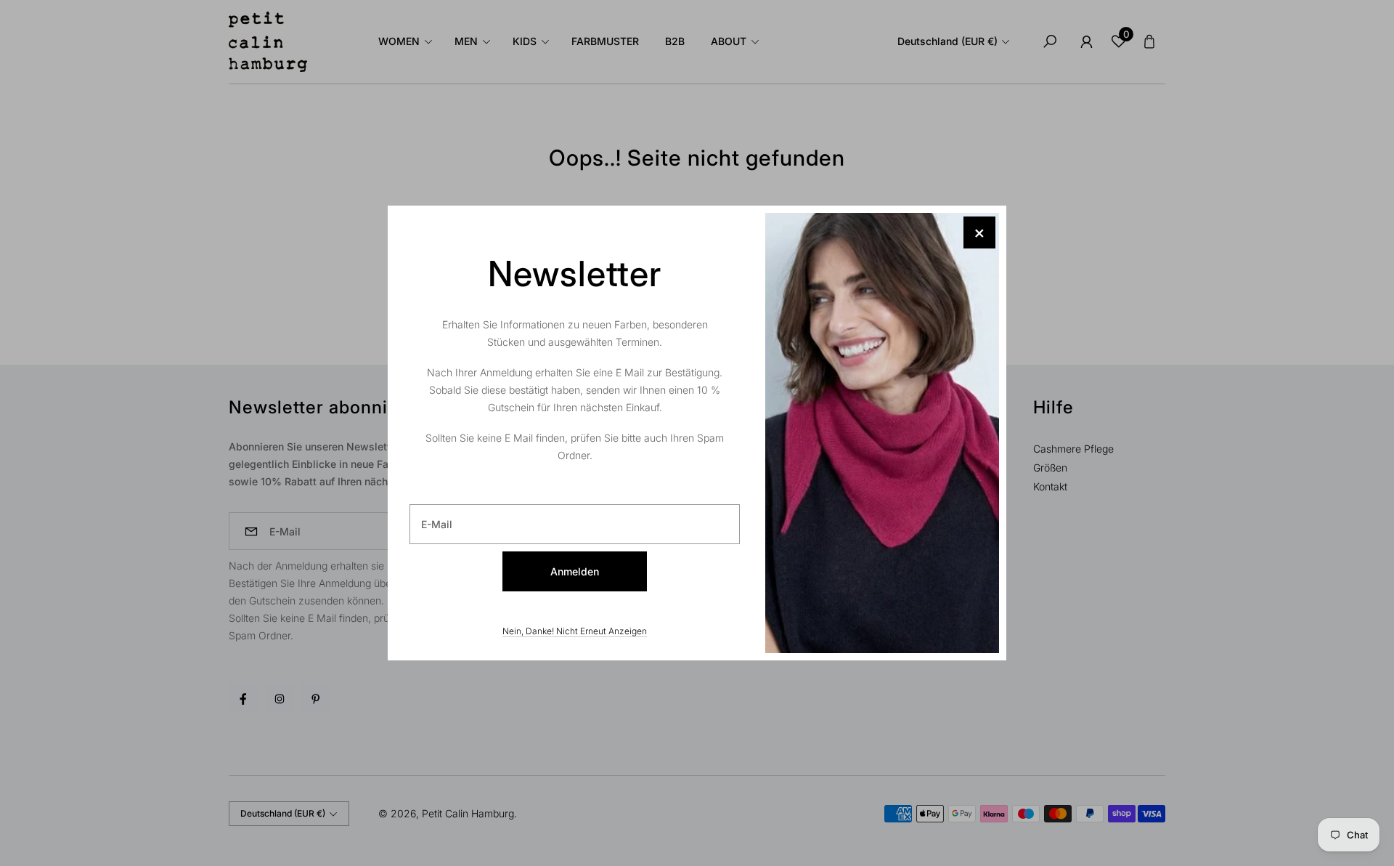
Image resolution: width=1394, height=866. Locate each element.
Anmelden (574, 571)
